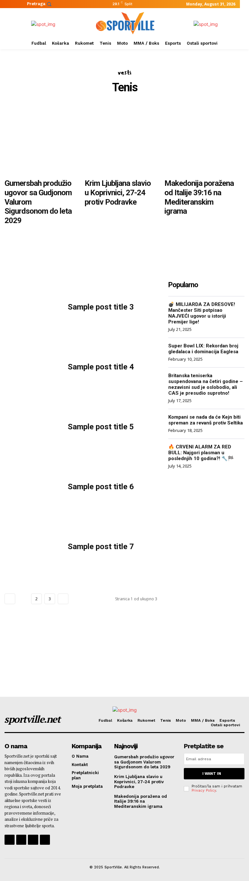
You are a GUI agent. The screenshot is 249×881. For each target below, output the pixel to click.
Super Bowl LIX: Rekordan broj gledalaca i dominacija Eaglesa (203, 349)
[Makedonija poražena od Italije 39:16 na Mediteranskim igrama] (199, 140)
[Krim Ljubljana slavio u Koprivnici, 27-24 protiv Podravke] (120, 140)
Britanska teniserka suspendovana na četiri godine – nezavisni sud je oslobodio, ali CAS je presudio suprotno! (205, 384)
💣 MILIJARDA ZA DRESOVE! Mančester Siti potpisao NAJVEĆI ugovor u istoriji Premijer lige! (201, 313)
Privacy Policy (204, 790)
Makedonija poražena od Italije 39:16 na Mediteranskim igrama (199, 197)
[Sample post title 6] (31, 487)
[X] (33, 840)
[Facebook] (10, 840)
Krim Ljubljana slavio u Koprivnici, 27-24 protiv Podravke (118, 193)
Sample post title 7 (101, 546)
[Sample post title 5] (31, 427)
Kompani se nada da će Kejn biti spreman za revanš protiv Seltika (205, 420)
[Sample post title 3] (31, 307)
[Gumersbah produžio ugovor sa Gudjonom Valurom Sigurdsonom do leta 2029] (40, 140)
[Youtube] (45, 840)
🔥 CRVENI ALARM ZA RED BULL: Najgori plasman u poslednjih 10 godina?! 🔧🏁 (201, 452)
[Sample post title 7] (31, 546)
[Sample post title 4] (31, 367)
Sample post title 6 (101, 486)
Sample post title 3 (101, 306)
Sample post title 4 (101, 366)
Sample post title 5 (101, 426)
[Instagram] (21, 840)
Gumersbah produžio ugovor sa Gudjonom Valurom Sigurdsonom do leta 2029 (144, 761)
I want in (211, 774)
